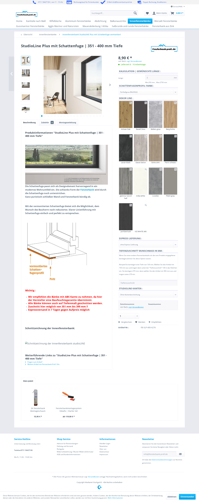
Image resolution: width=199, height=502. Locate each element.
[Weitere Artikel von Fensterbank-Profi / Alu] (164, 48)
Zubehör (47, 122)
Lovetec (155, 196)
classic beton (141, 162)
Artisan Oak (125, 129)
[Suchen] (135, 13)
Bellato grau (155, 129)
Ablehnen (171, 496)
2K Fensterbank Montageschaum (37, 409)
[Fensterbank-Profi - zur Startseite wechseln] (27, 13)
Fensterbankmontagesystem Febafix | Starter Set (68, 409)
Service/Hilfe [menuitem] (177, 6)
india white (140, 196)
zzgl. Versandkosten (134, 61)
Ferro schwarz (170, 162)
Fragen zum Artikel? (34, 362)
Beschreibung (29, 122)
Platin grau (170, 196)
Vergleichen (126, 322)
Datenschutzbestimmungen (162, 460)
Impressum (104, 454)
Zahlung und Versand (65, 446)
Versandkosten (93, 477)
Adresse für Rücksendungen (67, 443)
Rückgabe (60, 449)
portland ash (126, 231)
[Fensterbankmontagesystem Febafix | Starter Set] (69, 396)
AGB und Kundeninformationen (68, 454)
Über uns (103, 449)
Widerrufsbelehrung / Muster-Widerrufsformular (75, 452)
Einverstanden (187, 496)
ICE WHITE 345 (140, 231)
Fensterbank (87, 189)
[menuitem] (114, 13)
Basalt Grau (140, 129)
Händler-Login (105, 443)
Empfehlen (156, 322)
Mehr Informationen (115, 498)
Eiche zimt (155, 162)
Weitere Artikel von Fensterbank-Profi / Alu (43, 364)
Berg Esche (170, 129)
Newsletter (104, 446)
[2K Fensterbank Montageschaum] (38, 396)
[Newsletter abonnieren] (180, 454)
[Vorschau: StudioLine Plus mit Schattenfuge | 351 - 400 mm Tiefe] (25, 60)
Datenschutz (104, 452)
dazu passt (28, 381)
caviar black (125, 162)
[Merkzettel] (147, 13)
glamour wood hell (126, 197)
